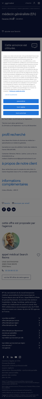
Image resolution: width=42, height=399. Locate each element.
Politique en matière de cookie (17, 91)
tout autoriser (21, 113)
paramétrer (21, 101)
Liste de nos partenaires (11, 94)
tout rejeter (21, 107)
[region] (21, 84)
